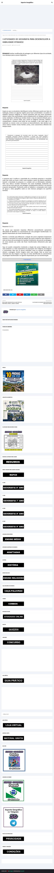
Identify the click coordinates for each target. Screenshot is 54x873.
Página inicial (5, 35)
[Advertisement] (27, 17)
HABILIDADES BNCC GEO (12, 35)
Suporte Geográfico (27, 2)
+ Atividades (27, 259)
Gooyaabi (22, 871)
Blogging (11, 871)
